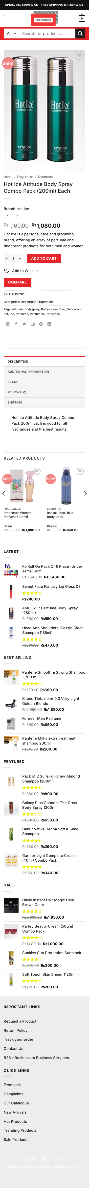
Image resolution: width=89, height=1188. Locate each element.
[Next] (85, 503)
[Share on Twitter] (24, 324)
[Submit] (80, 33)
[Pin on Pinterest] (41, 324)
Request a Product (20, 1021)
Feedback (12, 1085)
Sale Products (16, 1139)
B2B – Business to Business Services (36, 1058)
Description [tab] (18, 361)
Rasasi (8, 526)
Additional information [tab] (28, 372)
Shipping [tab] (15, 402)
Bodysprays (49, 309)
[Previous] (4, 503)
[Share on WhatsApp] (8, 324)
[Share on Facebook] (16, 324)
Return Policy (16, 1030)
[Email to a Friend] (33, 324)
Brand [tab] (13, 382)
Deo (62, 309)
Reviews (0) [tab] (17, 392)
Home (8, 177)
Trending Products (20, 1130)
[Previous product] (17, 215)
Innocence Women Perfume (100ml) (17, 515)
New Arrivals (15, 1112)
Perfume (22, 314)
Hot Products (15, 1121)
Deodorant (46, 177)
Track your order (18, 1039)
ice (12, 314)
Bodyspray (31, 309)
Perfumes (53, 314)
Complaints (13, 1094)
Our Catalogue (16, 1103)
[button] (7, 18)
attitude (17, 309)
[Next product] (7, 215)
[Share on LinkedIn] (49, 324)
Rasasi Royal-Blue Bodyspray (60, 515)
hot (6, 314)
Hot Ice (23, 209)
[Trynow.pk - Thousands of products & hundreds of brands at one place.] (44, 18)
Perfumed (37, 314)
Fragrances (25, 177)
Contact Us (13, 1048)
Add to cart (44, 258)
